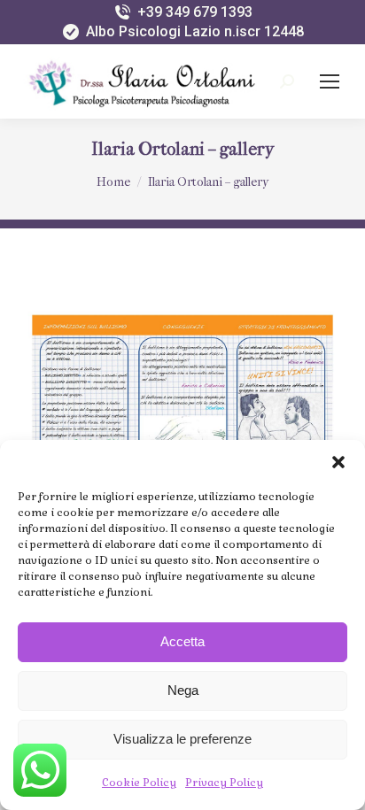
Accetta (182, 641)
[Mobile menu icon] (329, 81)
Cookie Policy (139, 782)
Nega (182, 690)
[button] (338, 462)
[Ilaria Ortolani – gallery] (182, 421)
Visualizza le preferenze (182, 738)
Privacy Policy (224, 782)
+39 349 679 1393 (194, 12)
